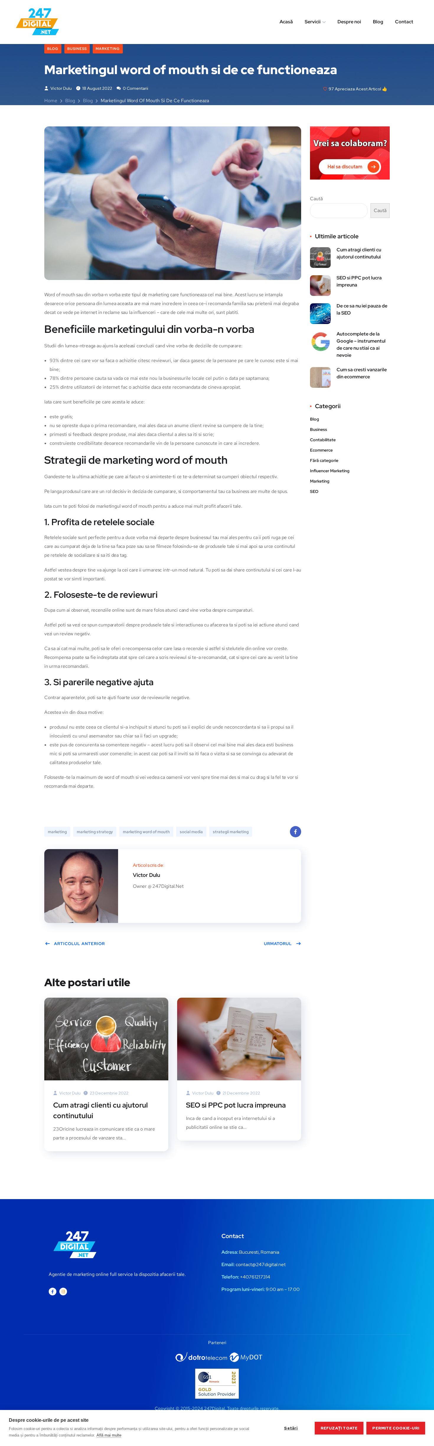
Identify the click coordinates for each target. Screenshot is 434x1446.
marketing (57, 831)
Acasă (286, 22)
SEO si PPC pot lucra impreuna (236, 1105)
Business (77, 48)
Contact (404, 22)
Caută (316, 199)
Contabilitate (323, 439)
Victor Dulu (61, 88)
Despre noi (349, 22)
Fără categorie (324, 460)
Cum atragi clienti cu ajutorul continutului (100, 1110)
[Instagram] (63, 1291)
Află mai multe (109, 1435)
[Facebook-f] (52, 1291)
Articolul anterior (79, 943)
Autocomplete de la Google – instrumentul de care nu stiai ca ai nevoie (361, 344)
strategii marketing (231, 831)
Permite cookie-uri (395, 1428)
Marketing (108, 48)
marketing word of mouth (146, 831)
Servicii (313, 22)
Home (50, 100)
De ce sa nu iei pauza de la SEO (362, 309)
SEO (314, 491)
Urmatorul (278, 943)
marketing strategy (95, 831)
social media (191, 831)
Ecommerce (321, 450)
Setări (291, 1428)
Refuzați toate (339, 1428)
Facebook (295, 831)
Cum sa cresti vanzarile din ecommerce (362, 373)
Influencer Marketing (330, 470)
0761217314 (258, 1277)
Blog (378, 22)
